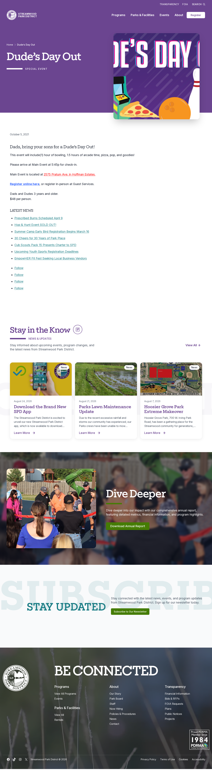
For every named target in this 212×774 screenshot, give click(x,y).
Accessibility (198, 759)
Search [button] (197, 4)
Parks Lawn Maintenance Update (105, 409)
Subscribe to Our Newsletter (130, 611)
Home (10, 44)
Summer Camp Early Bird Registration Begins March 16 (51, 231)
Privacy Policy (148, 759)
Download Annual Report (127, 526)
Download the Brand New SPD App (40, 409)
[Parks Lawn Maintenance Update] (106, 379)
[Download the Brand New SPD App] (41, 379)
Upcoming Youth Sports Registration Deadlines (46, 251)
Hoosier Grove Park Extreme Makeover (164, 409)
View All (191, 345)
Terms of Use (167, 759)
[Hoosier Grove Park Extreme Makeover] (171, 379)
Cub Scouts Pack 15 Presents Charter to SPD (45, 245)
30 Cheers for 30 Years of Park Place (39, 238)
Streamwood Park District (27, 15)
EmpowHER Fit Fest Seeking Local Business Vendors (50, 258)
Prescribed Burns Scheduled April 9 (38, 218)
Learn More (25, 433)
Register (196, 15)
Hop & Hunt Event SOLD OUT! (35, 224)
